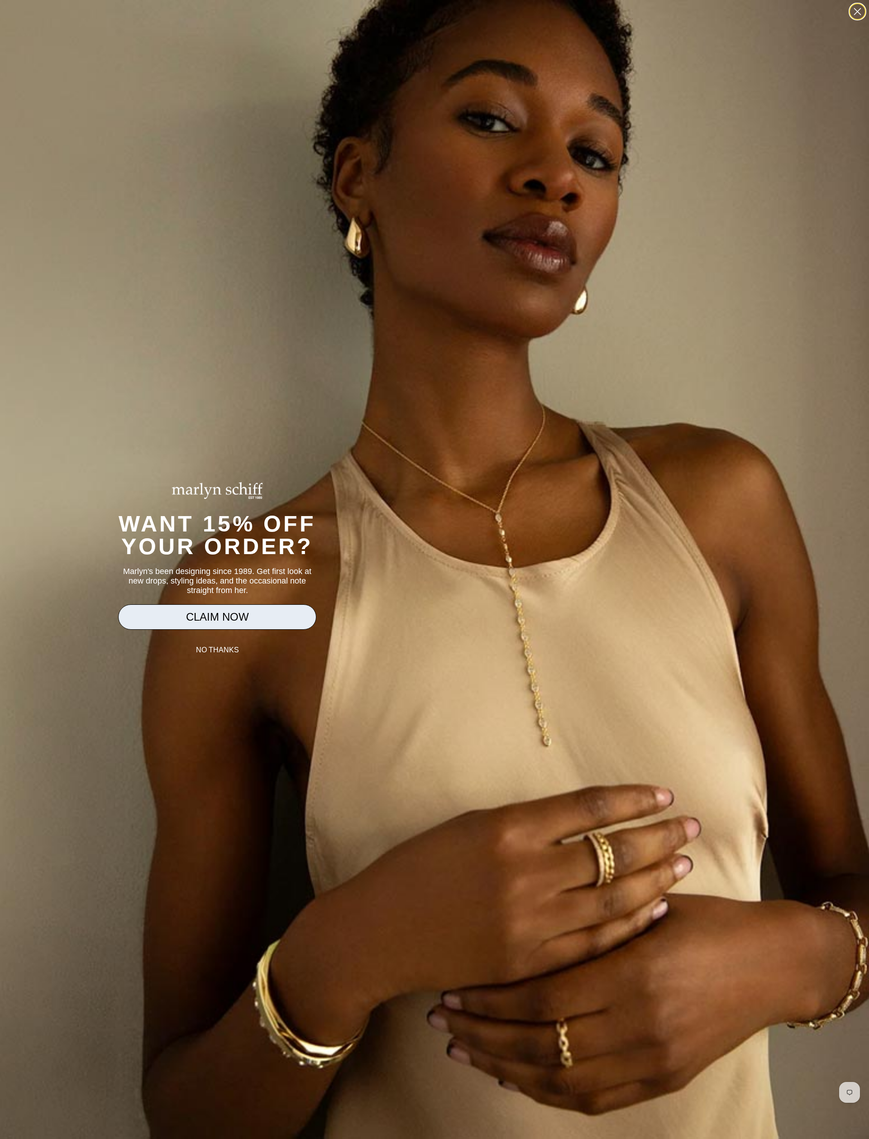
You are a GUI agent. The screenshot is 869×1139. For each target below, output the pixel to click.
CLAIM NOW (217, 617)
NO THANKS (217, 650)
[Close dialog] (857, 11)
